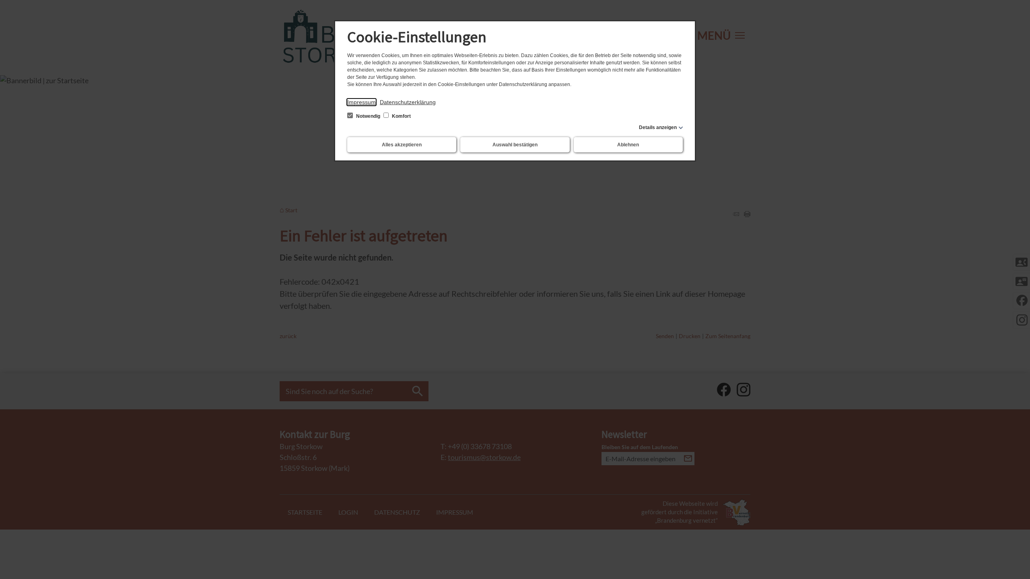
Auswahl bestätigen (515, 145)
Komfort (401, 116)
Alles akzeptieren (402, 145)
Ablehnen (628, 145)
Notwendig (368, 116)
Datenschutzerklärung (408, 102)
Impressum (361, 102)
